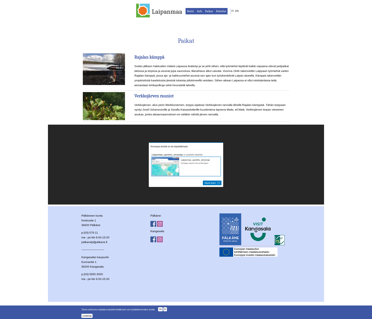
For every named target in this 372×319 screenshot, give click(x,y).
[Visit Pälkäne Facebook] (153, 225)
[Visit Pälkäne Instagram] (160, 225)
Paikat (209, 11)
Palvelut (221, 11)
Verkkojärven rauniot (154, 95)
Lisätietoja (87, 315)
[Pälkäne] (230, 244)
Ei (165, 309)
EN (237, 10)
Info (199, 11)
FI (232, 10)
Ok (160, 309)
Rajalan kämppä (149, 57)
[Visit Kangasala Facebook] (153, 241)
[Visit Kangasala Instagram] (160, 241)
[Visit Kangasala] (258, 244)
